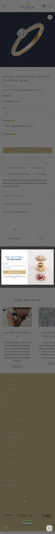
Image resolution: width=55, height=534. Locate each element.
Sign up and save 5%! (14, 272)
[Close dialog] (52, 251)
